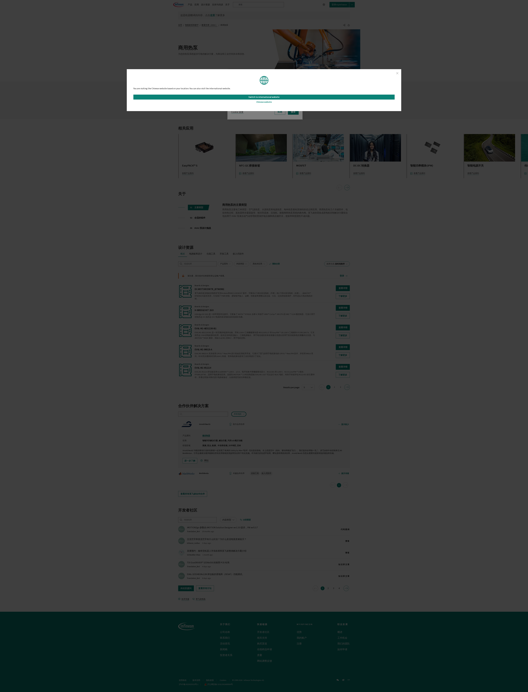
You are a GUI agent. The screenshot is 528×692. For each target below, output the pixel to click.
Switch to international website (263, 97)
